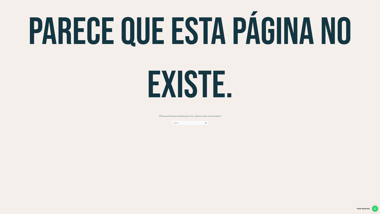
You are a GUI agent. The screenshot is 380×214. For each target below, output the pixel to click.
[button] (375, 209)
